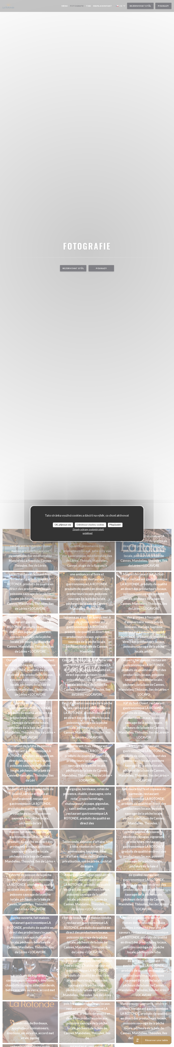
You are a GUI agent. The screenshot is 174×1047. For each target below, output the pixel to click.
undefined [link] (87, 533)
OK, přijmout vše (63, 524)
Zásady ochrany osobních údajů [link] (88, 529)
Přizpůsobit (115, 524)
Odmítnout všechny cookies (90, 524)
